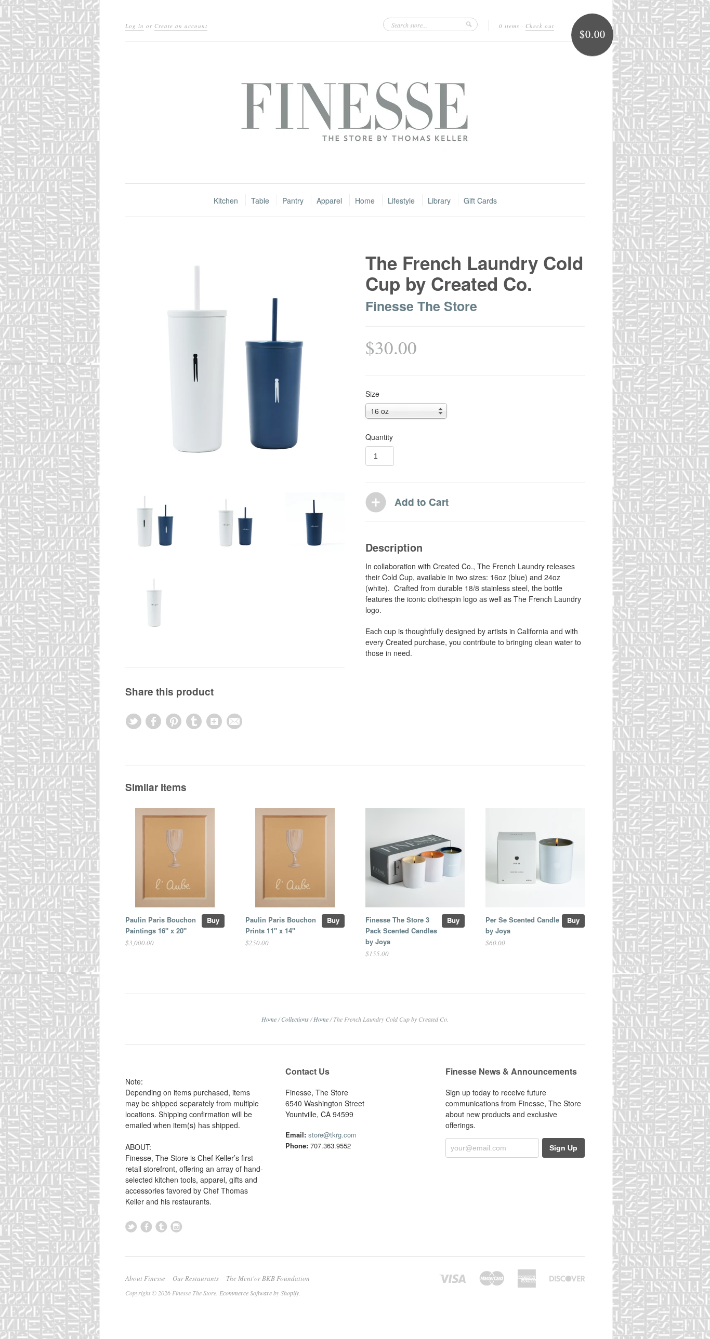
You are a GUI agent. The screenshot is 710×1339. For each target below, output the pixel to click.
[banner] (355, 113)
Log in (134, 26)
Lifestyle (401, 200)
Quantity (379, 437)
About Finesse (145, 1278)
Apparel (329, 200)
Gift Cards (480, 200)
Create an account (180, 26)
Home (365, 200)
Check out (539, 26)
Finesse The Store (421, 306)
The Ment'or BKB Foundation (268, 1278)
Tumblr (161, 1227)
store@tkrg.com (332, 1135)
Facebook (146, 1227)
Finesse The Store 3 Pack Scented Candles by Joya (401, 930)
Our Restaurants (196, 1278)
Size (372, 394)
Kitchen (226, 200)
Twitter (131, 1227)
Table (260, 200)
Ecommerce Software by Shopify (259, 1293)
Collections (295, 1019)
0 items (509, 26)
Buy (213, 920)
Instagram (176, 1227)
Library (439, 200)
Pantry (293, 200)
